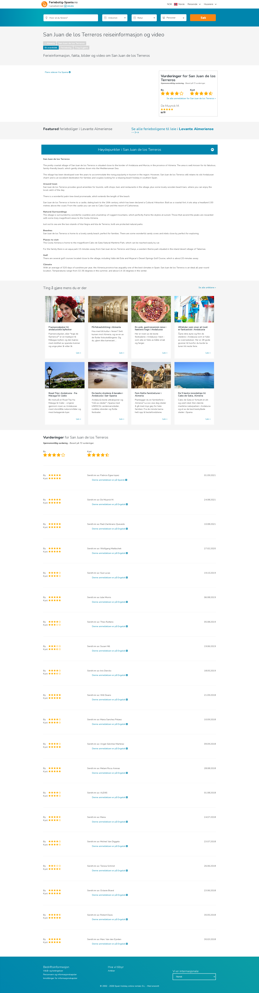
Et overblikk (51, 47)
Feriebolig (66, 47)
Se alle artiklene (206, 287)
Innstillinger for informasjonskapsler (60, 978)
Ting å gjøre (81, 47)
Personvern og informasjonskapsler (60, 974)
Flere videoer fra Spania (57, 72)
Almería (50, 43)
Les (77, 352)
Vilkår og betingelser (53, 970)
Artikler (111, 970)
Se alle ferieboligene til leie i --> (172, 130)
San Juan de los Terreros (71, 43)
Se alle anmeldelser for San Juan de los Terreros (190, 98)
